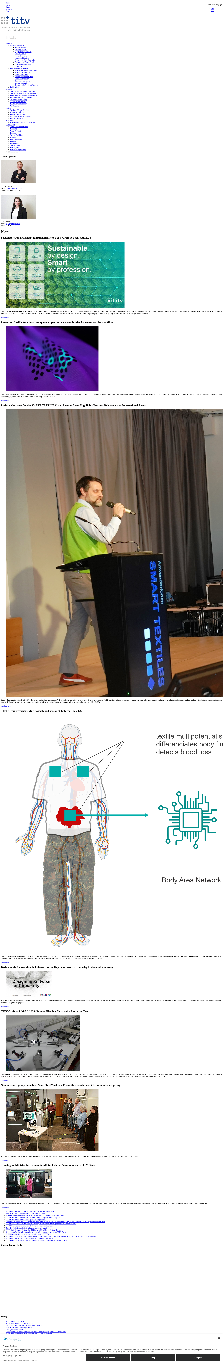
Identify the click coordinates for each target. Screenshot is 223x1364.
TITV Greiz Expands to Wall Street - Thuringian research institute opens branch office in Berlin (41, 1224)
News (8, 5)
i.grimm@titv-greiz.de (14, 188)
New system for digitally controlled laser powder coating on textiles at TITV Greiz (36, 1232)
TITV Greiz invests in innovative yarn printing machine (26, 1220)
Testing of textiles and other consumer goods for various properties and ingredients (36, 1332)
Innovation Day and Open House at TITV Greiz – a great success (30, 1211)
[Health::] (111, 1252)
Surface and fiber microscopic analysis (20, 1327)
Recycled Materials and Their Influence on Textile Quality (27, 1228)
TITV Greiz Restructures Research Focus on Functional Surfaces (29, 1226)
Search (8, 152)
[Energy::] (111, 1285)
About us (9, 9)
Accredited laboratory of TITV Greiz (19, 1323)
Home (8, 3)
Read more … (6, 317)
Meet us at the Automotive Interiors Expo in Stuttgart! (25, 1213)
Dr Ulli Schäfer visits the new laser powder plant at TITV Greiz (29, 1234)
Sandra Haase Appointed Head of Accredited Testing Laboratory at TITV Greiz (35, 1215)
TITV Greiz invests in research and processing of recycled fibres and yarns (33, 1217)
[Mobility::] (111, 1301)
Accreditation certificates (15, 1321)
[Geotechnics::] (111, 1260)
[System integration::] (111, 1293)
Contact (8, 11)
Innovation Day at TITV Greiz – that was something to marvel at (29, 1238)
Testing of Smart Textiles (15, 1330)
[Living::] (111, 1309)
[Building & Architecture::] (111, 1277)
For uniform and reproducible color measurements (24, 1325)
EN (212, 11)
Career (8, 7)
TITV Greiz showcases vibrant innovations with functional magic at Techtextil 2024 (36, 1240)
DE (212, 9)
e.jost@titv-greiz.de (13, 224)
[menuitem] (11, 41)
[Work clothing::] (111, 1269)
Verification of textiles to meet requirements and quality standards (29, 1334)
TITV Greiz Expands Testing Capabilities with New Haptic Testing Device (33, 1230)
